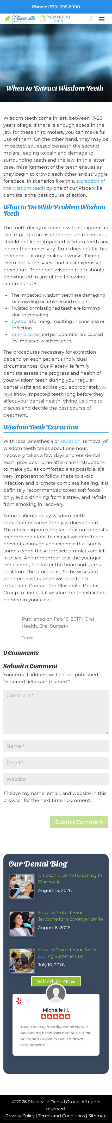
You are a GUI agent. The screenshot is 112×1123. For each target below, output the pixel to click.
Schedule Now (56, 981)
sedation (70, 441)
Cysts (17, 321)
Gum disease (25, 334)
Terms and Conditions (61, 1115)
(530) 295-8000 (64, 6)
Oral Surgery (53, 626)
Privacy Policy (20, 1115)
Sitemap (97, 1115)
